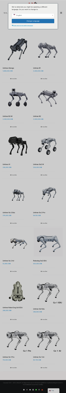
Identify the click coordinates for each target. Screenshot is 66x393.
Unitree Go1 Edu (39, 309)
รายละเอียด (14, 78)
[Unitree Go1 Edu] (48, 290)
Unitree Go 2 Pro (39, 212)
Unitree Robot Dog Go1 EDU (12, 307)
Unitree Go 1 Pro (8, 357)
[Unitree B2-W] (18, 97)
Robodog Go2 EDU (40, 261)
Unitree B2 (37, 116)
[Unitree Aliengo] (18, 49)
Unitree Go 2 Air (8, 261)
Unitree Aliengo (8, 68)
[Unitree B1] (48, 49)
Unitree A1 (6, 164)
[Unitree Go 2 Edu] (18, 194)
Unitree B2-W (7, 116)
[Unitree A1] (18, 146)
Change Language (33, 21)
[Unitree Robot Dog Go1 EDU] (18, 289)
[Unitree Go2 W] (48, 146)
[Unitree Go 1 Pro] (18, 338)
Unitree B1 (36, 68)
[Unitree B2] (48, 97)
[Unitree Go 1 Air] (48, 338)
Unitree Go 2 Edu (9, 212)
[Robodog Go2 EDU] (48, 242)
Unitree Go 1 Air (38, 357)
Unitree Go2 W (38, 164)
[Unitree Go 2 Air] (18, 242)
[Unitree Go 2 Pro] (48, 194)
